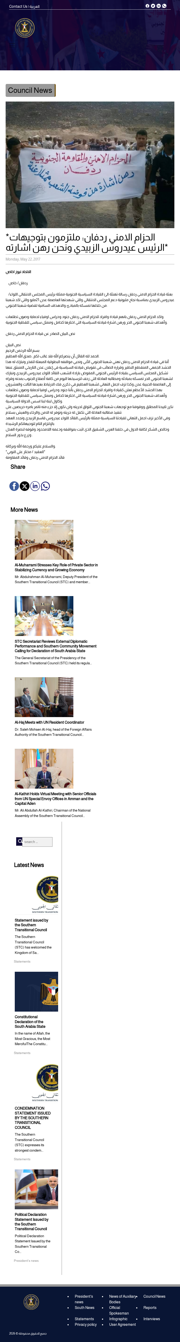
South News (84, 1308)
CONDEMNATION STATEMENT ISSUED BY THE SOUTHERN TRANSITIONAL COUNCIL (33, 1118)
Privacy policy (86, 1325)
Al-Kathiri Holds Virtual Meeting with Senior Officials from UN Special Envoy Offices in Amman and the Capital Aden (55, 798)
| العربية (34, 6)
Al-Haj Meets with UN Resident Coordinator (49, 722)
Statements (84, 1319)
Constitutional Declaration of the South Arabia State (30, 1021)
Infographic (118, 1319)
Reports (150, 1308)
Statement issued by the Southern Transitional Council (31, 925)
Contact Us (18, 6)
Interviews (151, 1319)
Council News (154, 1296)
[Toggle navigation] (12, 45)
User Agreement (122, 1325)
